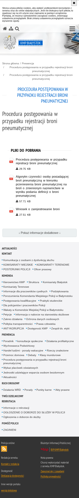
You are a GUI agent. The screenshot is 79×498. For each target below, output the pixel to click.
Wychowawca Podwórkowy (19, 345)
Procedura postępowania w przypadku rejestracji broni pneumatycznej (41, 69)
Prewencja (28, 63)
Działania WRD (12, 389)
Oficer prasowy (42, 269)
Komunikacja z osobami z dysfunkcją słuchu (28, 260)
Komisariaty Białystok (55, 282)
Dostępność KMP (38, 328)
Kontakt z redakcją (10, 464)
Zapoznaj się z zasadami (52, 471)
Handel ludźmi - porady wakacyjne (23, 350)
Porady (28, 389)
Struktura (33, 282)
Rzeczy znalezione (58, 350)
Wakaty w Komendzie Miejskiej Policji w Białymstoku (33, 309)
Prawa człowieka (45, 323)
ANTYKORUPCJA (13, 328)
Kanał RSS (4, 449)
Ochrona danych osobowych (42, 319)
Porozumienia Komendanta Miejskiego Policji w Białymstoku (38, 295)
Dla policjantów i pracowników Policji (24, 305)
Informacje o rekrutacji (16, 407)
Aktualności (9, 248)
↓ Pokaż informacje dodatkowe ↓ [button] (40, 232)
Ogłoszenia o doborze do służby (22, 417)
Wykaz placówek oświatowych (20, 367)
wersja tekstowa (9, 490)
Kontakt (7, 254)
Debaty (32, 355)
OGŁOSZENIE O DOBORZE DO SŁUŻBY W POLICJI (34, 412)
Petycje (7, 314)
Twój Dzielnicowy (12, 396)
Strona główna (10, 63)
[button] (72, 29)
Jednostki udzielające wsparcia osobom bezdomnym (33, 372)
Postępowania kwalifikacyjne (19, 300)
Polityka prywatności (51, 476)
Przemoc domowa (13, 355)
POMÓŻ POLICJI (10, 423)
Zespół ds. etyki (60, 328)
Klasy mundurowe (50, 355)
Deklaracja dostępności (12, 475)
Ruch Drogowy (10, 383)
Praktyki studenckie (51, 300)
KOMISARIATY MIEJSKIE (18, 264)
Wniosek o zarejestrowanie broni (38, 209)
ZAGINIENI (9, 429)
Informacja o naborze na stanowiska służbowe (42, 314)
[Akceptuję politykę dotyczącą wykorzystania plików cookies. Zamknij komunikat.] (74, 3)
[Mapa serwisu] (11, 28)
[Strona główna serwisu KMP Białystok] (5, 28)
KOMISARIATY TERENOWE (53, 264)
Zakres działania (12, 319)
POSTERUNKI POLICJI (16, 269)
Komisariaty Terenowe (16, 286)
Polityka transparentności (18, 323)
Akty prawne (62, 389)
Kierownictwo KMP (14, 282)
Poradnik (8, 341)
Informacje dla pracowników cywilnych (25, 291)
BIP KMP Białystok (60, 449)
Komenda (7, 276)
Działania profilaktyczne (60, 341)
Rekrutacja (8, 401)
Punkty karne (44, 389)
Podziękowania (60, 291)
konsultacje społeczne (30, 341)
